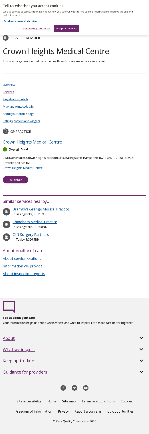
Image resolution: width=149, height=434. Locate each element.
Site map (69, 401)
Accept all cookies (66, 28)
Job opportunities (120, 411)
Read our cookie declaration (21, 21)
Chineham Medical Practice (35, 221)
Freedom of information (33, 411)
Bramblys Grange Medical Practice (41, 209)
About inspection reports (24, 273)
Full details (15, 180)
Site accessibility (29, 401)
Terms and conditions (98, 401)
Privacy (63, 411)
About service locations (22, 258)
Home (52, 401)
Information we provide (22, 266)
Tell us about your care (19, 318)
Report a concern (87, 411)
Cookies (126, 401)
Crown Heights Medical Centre (32, 142)
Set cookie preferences (37, 28)
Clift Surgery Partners (31, 234)
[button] (74, 149)
